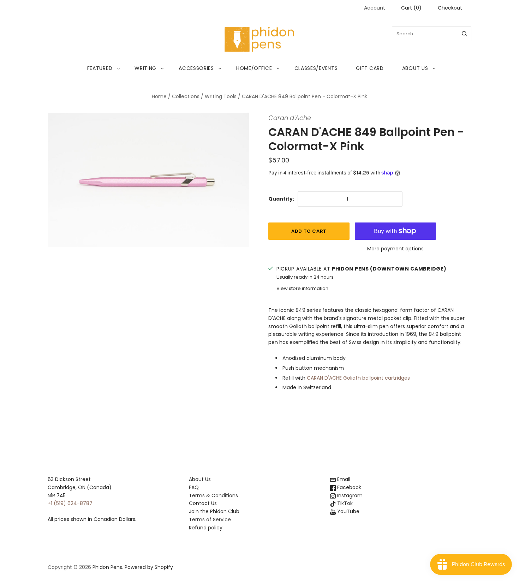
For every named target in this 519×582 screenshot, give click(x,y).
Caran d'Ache (289, 117)
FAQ (194, 487)
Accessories (196, 68)
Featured (100, 68)
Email (343, 479)
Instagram (349, 495)
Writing (145, 68)
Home (159, 96)
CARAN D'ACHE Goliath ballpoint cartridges (358, 377)
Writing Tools (221, 96)
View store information (302, 288)
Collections (185, 96)
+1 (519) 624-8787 (70, 503)
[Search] (464, 33)
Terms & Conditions (213, 495)
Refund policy (205, 527)
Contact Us (203, 503)
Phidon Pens (107, 567)
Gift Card (369, 68)
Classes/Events (316, 68)
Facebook (348, 487)
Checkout (450, 7)
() (411, 7)
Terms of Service (210, 519)
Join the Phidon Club (214, 511)
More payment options (395, 248)
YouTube (347, 511)
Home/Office (254, 68)
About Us (415, 68)
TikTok (344, 503)
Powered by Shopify (149, 567)
